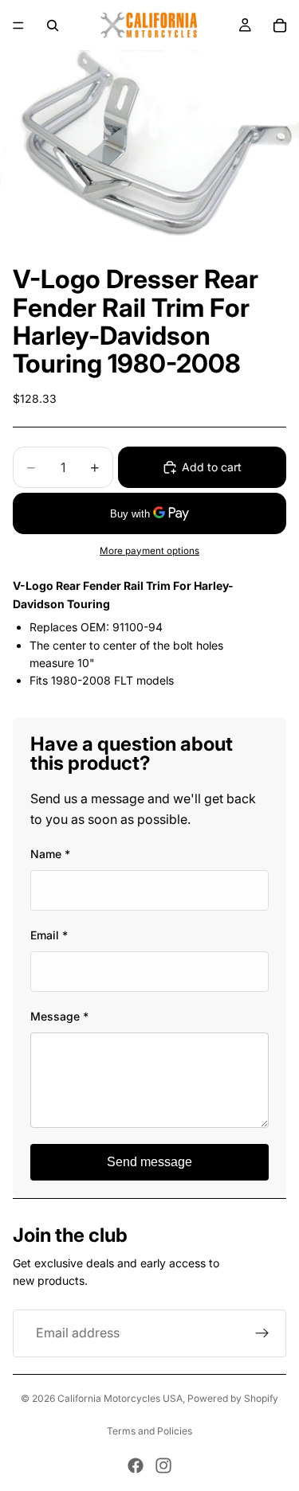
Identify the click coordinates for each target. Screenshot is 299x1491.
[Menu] (18, 25)
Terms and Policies (149, 1431)
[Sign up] (262, 1333)
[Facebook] (135, 1465)
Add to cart (212, 467)
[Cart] (279, 25)
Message (59, 1016)
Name (50, 854)
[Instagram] (163, 1465)
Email (49, 935)
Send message (149, 1162)
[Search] (52, 25)
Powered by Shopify (232, 1398)
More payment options (149, 550)
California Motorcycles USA (120, 1398)
